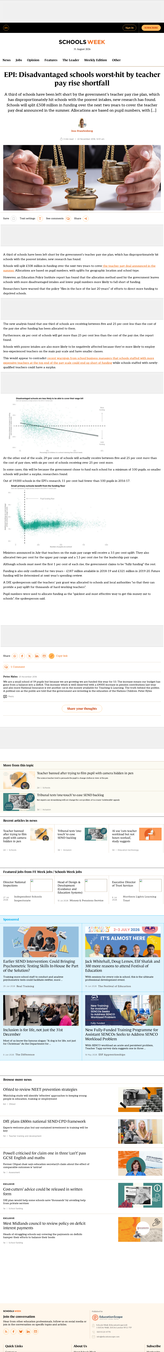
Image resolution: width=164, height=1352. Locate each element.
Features (51, 60)
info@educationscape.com (108, 1337)
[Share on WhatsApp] (15, 656)
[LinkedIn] (28, 1331)
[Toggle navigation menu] (6, 28)
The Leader (70, 60)
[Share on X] (29, 656)
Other (116, 60)
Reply (11, 696)
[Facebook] (13, 1331)
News (7, 60)
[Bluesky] (21, 1331)
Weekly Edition (95, 60)
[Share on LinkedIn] (37, 656)
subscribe (151, 27)
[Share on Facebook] (22, 656)
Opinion (33, 60)
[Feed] (6, 1331)
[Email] (35, 1331)
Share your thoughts (82, 708)
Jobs (19, 60)
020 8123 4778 (104, 1332)
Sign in (129, 27)
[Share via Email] (44, 656)
